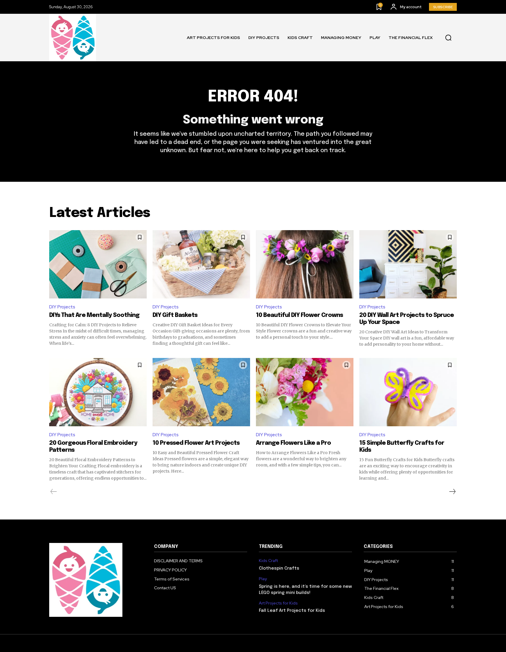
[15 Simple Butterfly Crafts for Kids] (408, 392)
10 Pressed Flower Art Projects (196, 443)
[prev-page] (53, 491)
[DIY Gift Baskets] (201, 264)
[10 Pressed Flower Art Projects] (201, 392)
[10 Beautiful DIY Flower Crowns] (304, 264)
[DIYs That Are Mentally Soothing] (98, 264)
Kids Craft (268, 560)
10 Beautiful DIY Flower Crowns (299, 315)
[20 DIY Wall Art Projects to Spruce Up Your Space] (408, 264)
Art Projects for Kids (278, 603)
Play (263, 578)
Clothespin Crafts (279, 568)
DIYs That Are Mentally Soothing (94, 315)
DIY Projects (62, 307)
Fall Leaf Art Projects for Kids (292, 610)
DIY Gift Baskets (175, 315)
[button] (448, 37)
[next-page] (452, 491)
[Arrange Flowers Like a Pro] (304, 392)
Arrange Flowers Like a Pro (293, 443)
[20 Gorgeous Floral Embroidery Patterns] (98, 392)
